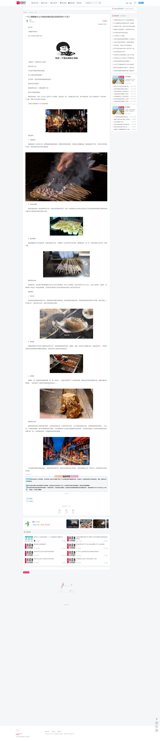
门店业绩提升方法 (132, 241)
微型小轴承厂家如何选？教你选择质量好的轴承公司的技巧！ (125, 37)
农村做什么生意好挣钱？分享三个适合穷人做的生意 (127, 113)
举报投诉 (59, 731)
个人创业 (30, 12)
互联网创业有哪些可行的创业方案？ (123, 175)
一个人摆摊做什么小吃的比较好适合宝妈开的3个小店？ (47, 16)
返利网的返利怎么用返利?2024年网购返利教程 (126, 185)
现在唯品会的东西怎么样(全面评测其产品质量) (126, 187)
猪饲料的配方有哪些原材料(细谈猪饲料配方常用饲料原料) (125, 56)
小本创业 (128, 135)
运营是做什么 (116, 253)
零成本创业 (131, 236)
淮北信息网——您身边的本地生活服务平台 (125, 183)
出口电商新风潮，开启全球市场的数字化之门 (125, 178)
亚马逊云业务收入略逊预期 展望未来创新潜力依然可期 (128, 180)
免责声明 (47, 731)
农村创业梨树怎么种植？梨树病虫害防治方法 (125, 48)
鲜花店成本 (116, 227)
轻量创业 (124, 253)
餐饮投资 (132, 227)
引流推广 (128, 196)
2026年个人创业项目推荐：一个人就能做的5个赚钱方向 (48, 537)
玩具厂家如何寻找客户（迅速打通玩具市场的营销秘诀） (128, 100)
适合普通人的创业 (132, 246)
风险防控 (124, 231)
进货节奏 (132, 248)
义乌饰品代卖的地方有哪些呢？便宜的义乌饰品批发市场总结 (125, 43)
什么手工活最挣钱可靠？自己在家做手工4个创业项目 (128, 122)
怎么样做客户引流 (118, 210)
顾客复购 (132, 231)
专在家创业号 (57, 733)
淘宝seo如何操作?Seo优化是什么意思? (124, 213)
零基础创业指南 (124, 239)
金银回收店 (124, 243)
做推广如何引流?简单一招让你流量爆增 (124, 208)
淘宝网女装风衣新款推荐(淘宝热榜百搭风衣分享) (125, 45)
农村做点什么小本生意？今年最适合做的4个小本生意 (128, 116)
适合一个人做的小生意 (124, 248)
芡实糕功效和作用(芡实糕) (121, 91)
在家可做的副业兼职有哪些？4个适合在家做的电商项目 (128, 97)
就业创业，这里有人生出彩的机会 (123, 103)
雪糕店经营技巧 (116, 241)
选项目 (124, 246)
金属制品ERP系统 (132, 243)
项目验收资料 (116, 234)
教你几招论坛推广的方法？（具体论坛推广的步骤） (127, 215)
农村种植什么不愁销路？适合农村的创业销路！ (125, 50)
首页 (25, 12)
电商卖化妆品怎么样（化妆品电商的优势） (125, 78)
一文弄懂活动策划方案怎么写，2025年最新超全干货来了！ (129, 205)
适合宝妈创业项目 (116, 248)
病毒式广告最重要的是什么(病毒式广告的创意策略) (127, 218)
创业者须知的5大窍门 (119, 110)
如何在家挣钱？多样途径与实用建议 (123, 39)
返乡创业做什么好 (132, 250)
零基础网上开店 (116, 239)
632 (35, 524)
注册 (130, 3)
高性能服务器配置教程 (124, 227)
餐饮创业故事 (132, 229)
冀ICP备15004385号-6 (69, 733)
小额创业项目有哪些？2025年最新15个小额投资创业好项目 (129, 160)
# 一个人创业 (30, 501)
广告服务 (53, 731)
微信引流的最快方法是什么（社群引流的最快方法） (127, 126)
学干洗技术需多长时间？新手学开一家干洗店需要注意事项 (129, 107)
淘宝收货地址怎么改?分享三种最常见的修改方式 (126, 190)
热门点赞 (26, 572)
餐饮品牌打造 (116, 229)
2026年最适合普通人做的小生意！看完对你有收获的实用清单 (130, 147)
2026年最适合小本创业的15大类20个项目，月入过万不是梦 (129, 150)
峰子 (30, 20)
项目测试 (124, 234)
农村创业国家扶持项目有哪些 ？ (122, 119)
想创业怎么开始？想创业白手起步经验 (44, 558)
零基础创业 (131, 239)
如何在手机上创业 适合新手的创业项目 (44, 551)
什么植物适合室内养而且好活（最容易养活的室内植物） (128, 81)
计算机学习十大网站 (119, 94)
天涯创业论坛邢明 (118, 54)
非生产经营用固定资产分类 (116, 236)
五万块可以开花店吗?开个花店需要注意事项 (125, 52)
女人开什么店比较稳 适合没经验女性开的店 (87, 551)
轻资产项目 (131, 253)
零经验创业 (124, 236)
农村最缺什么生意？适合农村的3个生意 (86, 558)
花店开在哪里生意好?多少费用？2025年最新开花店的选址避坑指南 (91, 537)
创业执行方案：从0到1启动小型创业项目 (124, 84)
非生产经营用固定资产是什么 (132, 234)
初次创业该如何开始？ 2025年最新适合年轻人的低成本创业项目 (130, 157)
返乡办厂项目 (116, 250)
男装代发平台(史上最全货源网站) (122, 41)
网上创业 (128, 165)
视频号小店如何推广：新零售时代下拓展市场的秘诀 (127, 88)
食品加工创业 (116, 231)
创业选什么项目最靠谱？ (40, 544)
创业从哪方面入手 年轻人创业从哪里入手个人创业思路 (90, 544)
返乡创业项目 (124, 250)
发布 (142, 2)
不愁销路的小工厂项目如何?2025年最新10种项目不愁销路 (129, 155)
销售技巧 (116, 243)
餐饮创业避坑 (124, 229)
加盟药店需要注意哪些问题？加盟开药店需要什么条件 (128, 129)
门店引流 (124, 241)
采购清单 (116, 246)
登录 (127, 3)
